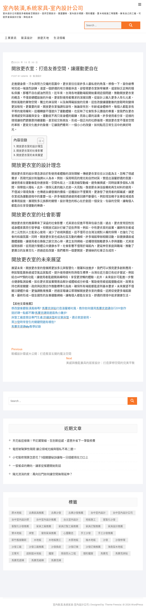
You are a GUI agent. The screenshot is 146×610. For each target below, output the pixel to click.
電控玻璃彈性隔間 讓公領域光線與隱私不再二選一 (44, 449)
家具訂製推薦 (93, 526)
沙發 (105, 539)
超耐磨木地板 (33, 553)
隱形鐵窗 (88, 553)
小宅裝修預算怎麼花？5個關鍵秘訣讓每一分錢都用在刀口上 (50, 457)
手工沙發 (86, 533)
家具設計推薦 (115, 526)
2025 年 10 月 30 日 (26, 62)
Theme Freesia (113, 604)
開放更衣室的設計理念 (29, 146)
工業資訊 (11, 37)
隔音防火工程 (68, 553)
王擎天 (15, 553)
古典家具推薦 (36, 512)
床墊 (31, 533)
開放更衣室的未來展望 (29, 155)
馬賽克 (104, 553)
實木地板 (16, 533)
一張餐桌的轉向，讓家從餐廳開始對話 (37, 466)
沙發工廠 (16, 546)
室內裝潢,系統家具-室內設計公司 (43, 8)
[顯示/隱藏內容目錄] (38, 141)
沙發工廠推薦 (36, 546)
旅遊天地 (43, 37)
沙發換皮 (56, 546)
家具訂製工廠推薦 (68, 526)
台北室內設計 (70, 519)
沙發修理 (120, 539)
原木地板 (16, 512)
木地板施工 (55, 539)
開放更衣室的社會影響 (29, 150)
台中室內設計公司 (123, 512)
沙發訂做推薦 (93, 546)
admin (24, 76)
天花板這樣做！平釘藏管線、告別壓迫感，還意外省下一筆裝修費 (54, 440)
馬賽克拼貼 (121, 553)
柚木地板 (91, 539)
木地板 (37, 539)
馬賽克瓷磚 (18, 560)
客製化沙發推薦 (20, 526)
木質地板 (73, 539)
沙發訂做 (73, 546)
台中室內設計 (98, 512)
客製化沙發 (109, 519)
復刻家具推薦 (48, 533)
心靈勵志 (68, 533)
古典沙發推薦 (75, 512)
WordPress (137, 604)
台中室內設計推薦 (46, 519)
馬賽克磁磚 (37, 560)
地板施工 (91, 519)
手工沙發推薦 (105, 533)
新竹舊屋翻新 (19, 539)
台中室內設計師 (20, 519)
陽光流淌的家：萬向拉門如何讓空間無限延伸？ (42, 474)
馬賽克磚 (56, 560)
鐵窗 (51, 553)
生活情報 (59, 37)
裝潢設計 (27, 37)
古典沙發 (56, 512)
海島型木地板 (115, 546)
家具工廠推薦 (43, 526)
